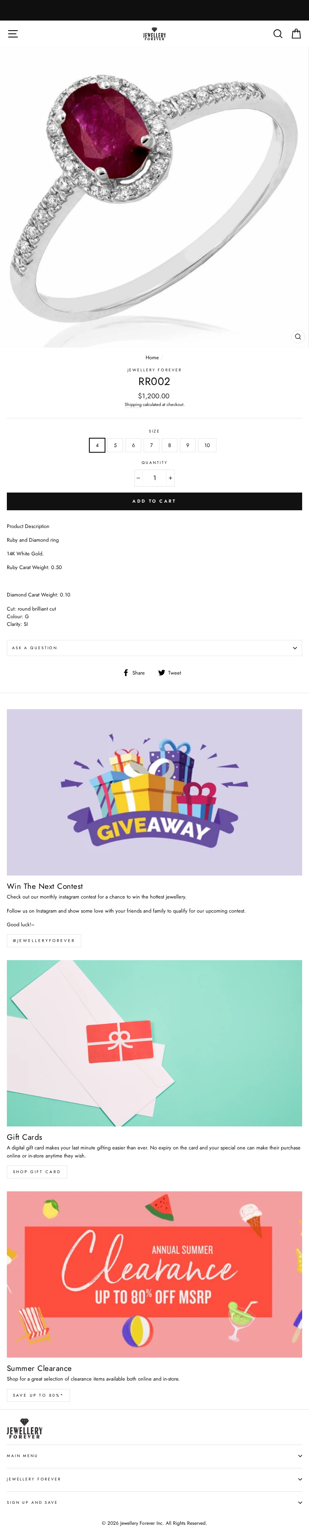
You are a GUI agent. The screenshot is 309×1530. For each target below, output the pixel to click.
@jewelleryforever (44, 941)
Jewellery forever (34, 1479)
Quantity (155, 463)
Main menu (22, 1456)
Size (154, 431)
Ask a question (35, 648)
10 (207, 445)
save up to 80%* (38, 1395)
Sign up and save (32, 1502)
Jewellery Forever (155, 370)
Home (152, 357)
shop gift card (37, 1172)
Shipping (133, 404)
